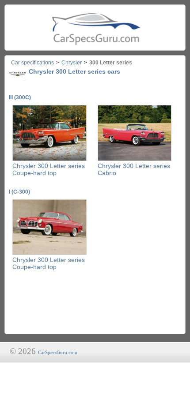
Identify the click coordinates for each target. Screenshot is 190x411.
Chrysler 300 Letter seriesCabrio (134, 169)
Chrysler (71, 63)
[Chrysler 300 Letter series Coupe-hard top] (49, 159)
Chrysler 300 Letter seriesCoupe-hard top (48, 169)
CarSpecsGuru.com (57, 352)
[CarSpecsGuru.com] (95, 27)
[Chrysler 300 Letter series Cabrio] (135, 159)
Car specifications (32, 63)
